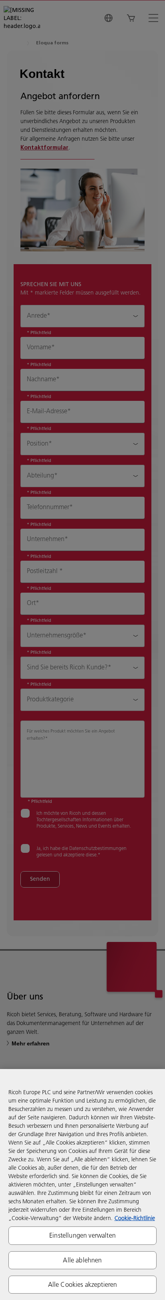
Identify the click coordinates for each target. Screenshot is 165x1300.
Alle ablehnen (82, 1260)
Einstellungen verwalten (82, 1235)
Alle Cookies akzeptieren (82, 1284)
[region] (82, 1184)
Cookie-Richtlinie (135, 1218)
